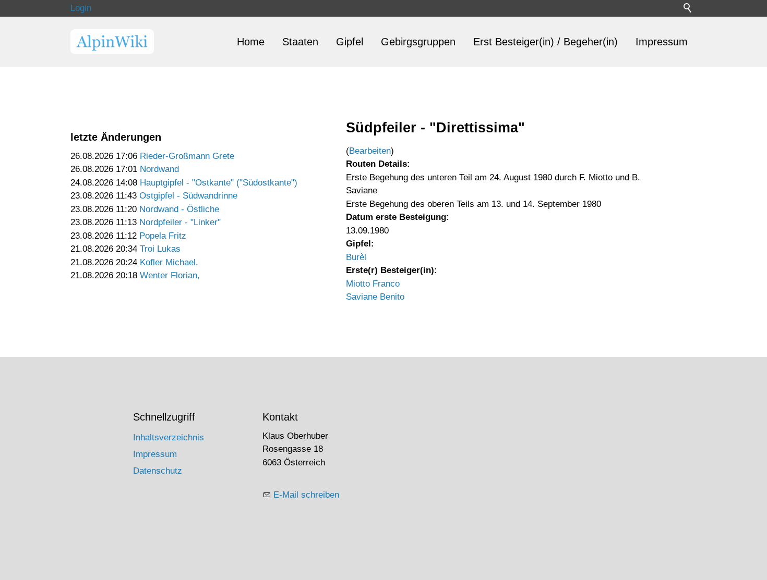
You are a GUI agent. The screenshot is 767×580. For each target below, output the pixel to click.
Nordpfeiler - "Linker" (180, 222)
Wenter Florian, (170, 275)
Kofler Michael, (169, 262)
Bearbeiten (370, 151)
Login (80, 8)
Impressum (662, 41)
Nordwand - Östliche (179, 209)
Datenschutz (157, 471)
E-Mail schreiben (306, 495)
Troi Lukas (160, 249)
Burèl (356, 257)
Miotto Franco (373, 284)
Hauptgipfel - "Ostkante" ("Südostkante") (218, 183)
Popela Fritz (162, 236)
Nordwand (159, 169)
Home (251, 41)
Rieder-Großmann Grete (187, 156)
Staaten (300, 41)
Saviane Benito (375, 297)
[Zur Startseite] (112, 41)
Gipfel (349, 41)
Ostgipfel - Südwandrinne (188, 196)
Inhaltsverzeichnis (168, 437)
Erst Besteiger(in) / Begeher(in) (545, 41)
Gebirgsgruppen (418, 41)
